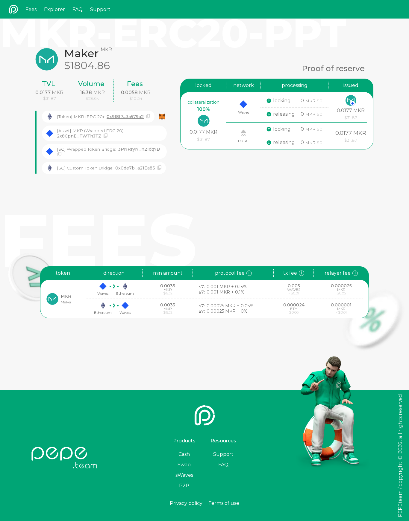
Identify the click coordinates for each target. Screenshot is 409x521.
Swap (184, 464)
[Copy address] (148, 116)
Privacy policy (186, 503)
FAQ (77, 9)
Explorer (54, 9)
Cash (184, 454)
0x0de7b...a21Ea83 (135, 168)
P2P (184, 485)
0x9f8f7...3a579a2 (125, 116)
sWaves (184, 475)
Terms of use (223, 503)
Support (100, 9)
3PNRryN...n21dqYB (139, 149)
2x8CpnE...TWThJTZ (79, 136)
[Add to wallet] (162, 116)
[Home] (13, 9)
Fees (31, 9)
